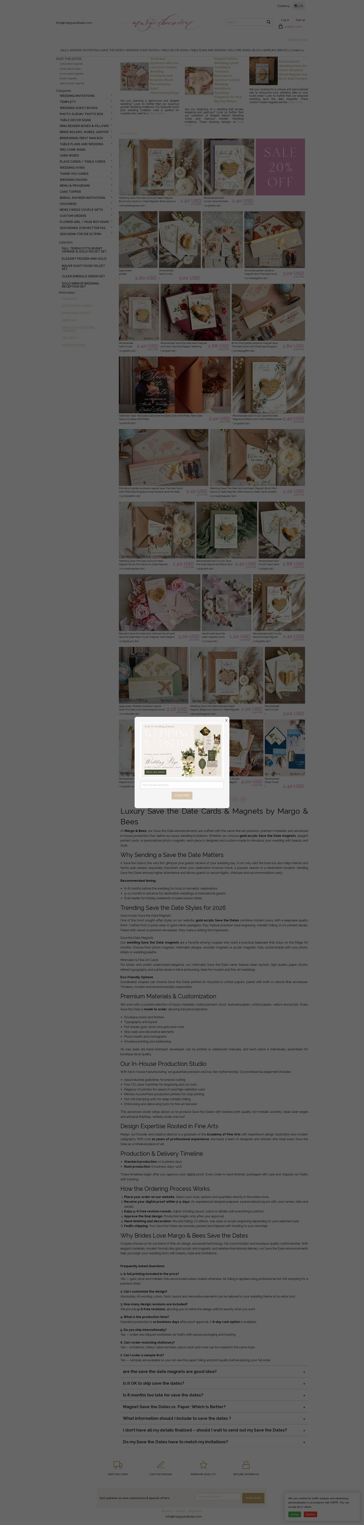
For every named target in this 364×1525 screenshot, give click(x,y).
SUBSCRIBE (182, 795)
